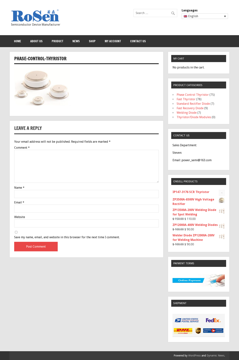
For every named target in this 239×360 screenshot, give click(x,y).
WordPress (194, 355)
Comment (22, 147)
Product (57, 41)
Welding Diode (187, 112)
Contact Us (138, 41)
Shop (92, 41)
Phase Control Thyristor (193, 94)
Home (17, 41)
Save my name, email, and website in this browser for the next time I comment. (67, 237)
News (76, 41)
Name (19, 187)
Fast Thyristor (186, 99)
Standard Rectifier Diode (193, 103)
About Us (36, 41)
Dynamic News (215, 355)
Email (19, 202)
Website (19, 217)
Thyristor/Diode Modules (194, 117)
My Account (113, 41)
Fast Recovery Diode (190, 108)
